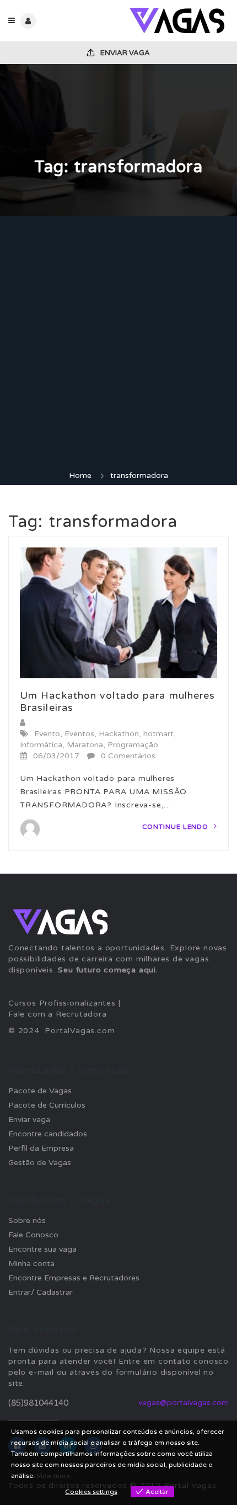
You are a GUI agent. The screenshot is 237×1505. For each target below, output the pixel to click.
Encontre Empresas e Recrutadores (73, 1278)
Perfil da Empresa (41, 1148)
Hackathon (119, 733)
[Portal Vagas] (173, 21)
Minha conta (31, 1263)
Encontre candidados (47, 1134)
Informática (41, 744)
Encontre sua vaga (42, 1249)
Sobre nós (27, 1220)
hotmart (158, 733)
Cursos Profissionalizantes (62, 1003)
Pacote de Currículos (46, 1105)
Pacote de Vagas (40, 1090)
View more (53, 1476)
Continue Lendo (176, 827)
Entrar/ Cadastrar (40, 1292)
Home (80, 475)
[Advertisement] (118, 346)
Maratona (85, 744)
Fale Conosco (33, 1235)
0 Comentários (128, 756)
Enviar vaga (124, 53)
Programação (132, 744)
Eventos (79, 733)
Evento (47, 733)
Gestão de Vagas (39, 1162)
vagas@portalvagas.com (183, 1402)
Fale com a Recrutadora (57, 1014)
